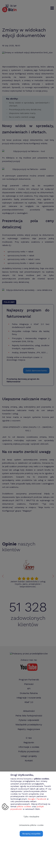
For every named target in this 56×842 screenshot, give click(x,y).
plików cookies (24, 806)
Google (31, 799)
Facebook (41, 799)
